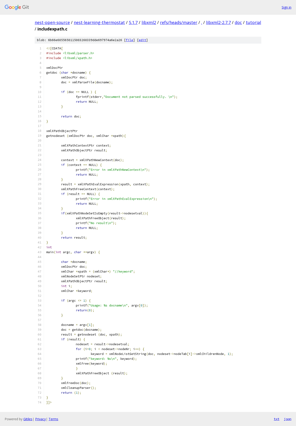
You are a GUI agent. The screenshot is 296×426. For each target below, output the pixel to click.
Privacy (40, 419)
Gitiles (27, 419)
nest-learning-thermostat (99, 22)
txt (276, 419)
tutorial (253, 22)
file (129, 40)
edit (142, 40)
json (287, 419)
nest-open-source (52, 22)
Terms (53, 419)
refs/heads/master (178, 22)
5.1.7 (133, 22)
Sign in (286, 7)
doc (238, 22)
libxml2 (149, 22)
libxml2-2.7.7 (218, 22)
